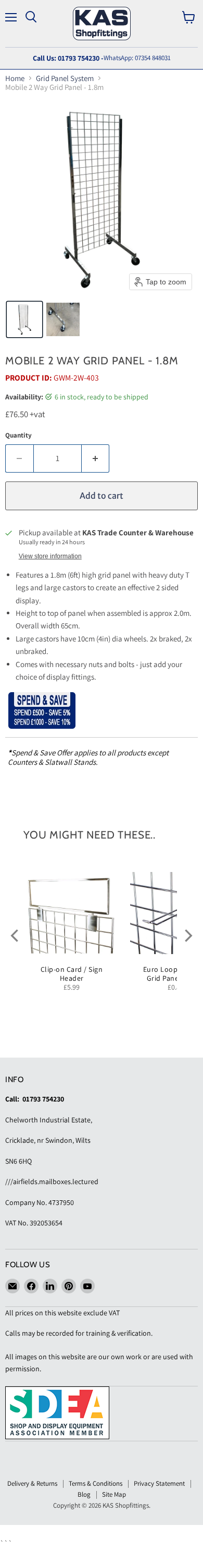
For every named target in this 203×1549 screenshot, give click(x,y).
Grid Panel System (65, 78)
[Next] (187, 935)
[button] (24, 319)
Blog (84, 1494)
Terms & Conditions (95, 1483)
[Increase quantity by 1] (96, 458)
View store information (50, 556)
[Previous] (15, 935)
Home (14, 78)
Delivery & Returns (32, 1483)
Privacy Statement (159, 1483)
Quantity (18, 435)
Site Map (114, 1494)
